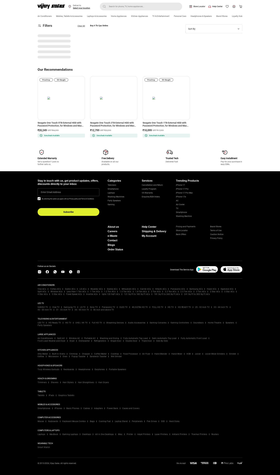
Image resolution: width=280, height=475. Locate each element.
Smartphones (44, 408)
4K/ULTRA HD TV (140, 307)
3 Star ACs (229, 291)
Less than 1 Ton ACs (76, 291)
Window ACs (57, 291)
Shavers (54, 382)
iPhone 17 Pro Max (184, 193)
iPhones (58, 408)
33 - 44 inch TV (221, 307)
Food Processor (130, 354)
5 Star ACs (57, 294)
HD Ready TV (55, 323)
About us (113, 226)
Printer (130, 434)
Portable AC (90, 338)
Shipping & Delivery (154, 231)
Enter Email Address (51, 192)
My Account (149, 235)
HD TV (171, 307)
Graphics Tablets (66, 395)
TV (177, 208)
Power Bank (112, 408)
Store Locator (199, 6)
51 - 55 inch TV (63, 310)
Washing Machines (116, 197)
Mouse (41, 421)
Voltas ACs (55, 289)
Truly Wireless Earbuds (48, 369)
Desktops (86, 434)
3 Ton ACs (201, 291)
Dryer (72, 341)
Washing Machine (184, 216)
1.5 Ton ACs (125, 291)
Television (112, 185)
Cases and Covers (130, 408)
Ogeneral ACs (227, 289)
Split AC (61, 338)
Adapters (98, 408)
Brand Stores (222, 16)
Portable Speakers (117, 369)
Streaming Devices (115, 323)
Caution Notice (216, 234)
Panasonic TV (108, 307)
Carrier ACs (145, 289)
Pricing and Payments (185, 226)
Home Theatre (214, 323)
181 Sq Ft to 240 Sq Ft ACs (167, 294)
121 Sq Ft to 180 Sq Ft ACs (137, 294)
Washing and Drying (109, 338)
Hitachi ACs (161, 289)
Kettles (41, 356)
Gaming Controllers (180, 323)
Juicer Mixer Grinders (215, 354)
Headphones (84, 369)
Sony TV (94, 307)
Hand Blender (160, 354)
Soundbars (198, 323)
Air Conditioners (45, 16)
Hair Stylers (68, 382)
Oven (65, 356)
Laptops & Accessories (97, 16)
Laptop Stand (121, 421)
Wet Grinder (116, 356)
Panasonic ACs (178, 289)
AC (177, 200)
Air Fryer (146, 354)
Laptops (111, 193)
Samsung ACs (196, 289)
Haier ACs (211, 289)
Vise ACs (42, 289)
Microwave (53, 356)
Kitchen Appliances (139, 16)
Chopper (86, 354)
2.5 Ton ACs (186, 291)
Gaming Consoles (158, 323)
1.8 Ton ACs (141, 291)
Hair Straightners (86, 382)
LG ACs (83, 289)
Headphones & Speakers (201, 16)
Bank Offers (181, 234)
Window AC (74, 338)
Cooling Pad (105, 421)
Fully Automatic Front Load (194, 338)
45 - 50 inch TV (45, 310)
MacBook (54, 434)
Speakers (230, 323)
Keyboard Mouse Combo (74, 421)
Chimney (73, 354)
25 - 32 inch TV (202, 307)
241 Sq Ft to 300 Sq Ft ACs (197, 294)
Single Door (116, 341)
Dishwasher (84, 341)
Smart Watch (44, 447)
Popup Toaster (79, 356)
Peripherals (137, 421)
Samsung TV (70, 307)
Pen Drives (152, 421)
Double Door (131, 341)
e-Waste (112, 235)
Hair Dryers (103, 382)
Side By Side (162, 341)
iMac (120, 434)
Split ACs (42, 291)
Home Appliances (119, 16)
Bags (92, 421)
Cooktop (115, 354)
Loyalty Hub (237, 16)
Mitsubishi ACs (129, 289)
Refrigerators (100, 341)
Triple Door (147, 341)
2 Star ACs (215, 291)
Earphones (100, 369)
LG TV (83, 307)
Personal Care (180, 16)
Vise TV (56, 307)
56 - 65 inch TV (82, 310)
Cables (86, 408)
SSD (163, 421)
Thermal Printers (199, 434)
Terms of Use (216, 230)
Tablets (41, 395)
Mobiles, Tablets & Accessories (69, 16)
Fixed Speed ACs (74, 294)
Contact (112, 240)
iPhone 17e (181, 197)
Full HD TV (97, 323)
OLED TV (123, 307)
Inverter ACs (92, 294)
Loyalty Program (149, 189)
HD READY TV (184, 307)
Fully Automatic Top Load (135, 338)
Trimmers (42, 382)
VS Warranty (147, 193)
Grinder (232, 354)
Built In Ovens (58, 354)
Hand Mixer (176, 354)
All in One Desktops (104, 434)
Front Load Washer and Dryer (51, 341)
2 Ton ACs (156, 291)
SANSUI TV (43, 307)
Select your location (81, 8)
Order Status (115, 249)
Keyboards (53, 421)
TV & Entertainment (160, 16)
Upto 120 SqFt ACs (111, 294)
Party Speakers (114, 200)
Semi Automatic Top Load (164, 338)
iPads (51, 395)
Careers (112, 231)
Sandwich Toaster (98, 356)
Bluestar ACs (97, 289)
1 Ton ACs (95, 291)
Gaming (111, 204)
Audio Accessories (137, 323)
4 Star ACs (43, 294)
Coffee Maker (100, 354)
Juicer (198, 354)
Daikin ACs (70, 289)
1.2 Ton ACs (110, 291)
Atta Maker (43, 354)
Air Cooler (180, 204)
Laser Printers (161, 434)
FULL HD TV (157, 307)
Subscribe (68, 212)
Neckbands (69, 369)
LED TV (41, 323)
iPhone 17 (180, 185)
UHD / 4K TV (82, 323)
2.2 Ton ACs (170, 291)
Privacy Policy (216, 238)
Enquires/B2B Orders (151, 197)
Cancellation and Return (152, 185)
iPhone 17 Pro (182, 189)
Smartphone (113, 189)
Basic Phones (72, 408)
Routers (215, 434)
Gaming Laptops (70, 434)
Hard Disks (174, 421)
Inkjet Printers (144, 434)
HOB (189, 354)
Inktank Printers (179, 434)
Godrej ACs (112, 289)
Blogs (111, 245)
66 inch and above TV (103, 310)
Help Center (217, 6)
